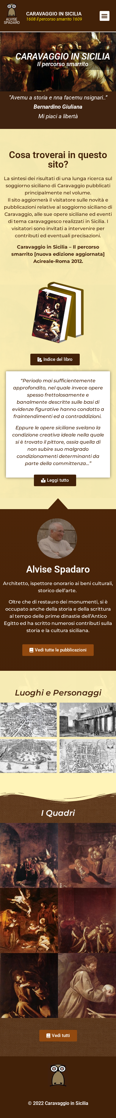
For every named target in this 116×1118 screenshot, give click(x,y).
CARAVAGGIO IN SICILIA (53, 14)
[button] (104, 16)
